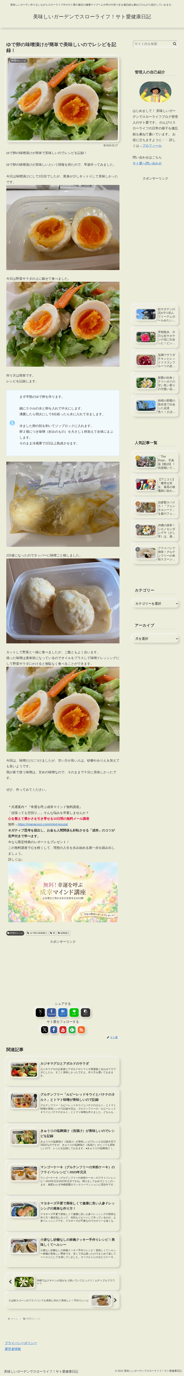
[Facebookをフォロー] (54, 1030)
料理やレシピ (16, 933)
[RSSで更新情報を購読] (81, 1030)
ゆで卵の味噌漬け (38, 933)
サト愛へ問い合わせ (147, 163)
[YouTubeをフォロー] (63, 1030)
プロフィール (152, 146)
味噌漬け (65, 933)
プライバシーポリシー (21, 1343)
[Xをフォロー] (45, 1030)
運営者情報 (13, 1349)
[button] (85, 1012)
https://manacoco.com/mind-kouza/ (43, 824)
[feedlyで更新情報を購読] (72, 1030)
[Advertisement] (62, 970)
